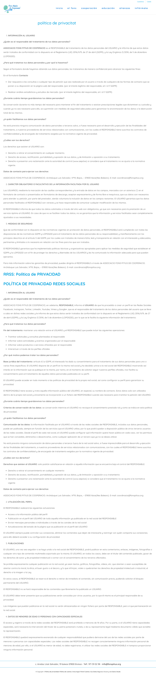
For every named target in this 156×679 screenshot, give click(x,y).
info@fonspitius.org (111, 664)
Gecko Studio (116, 671)
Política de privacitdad (52, 671)
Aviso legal (76, 671)
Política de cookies (65, 671)
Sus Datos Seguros (97, 671)
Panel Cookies (85, 671)
